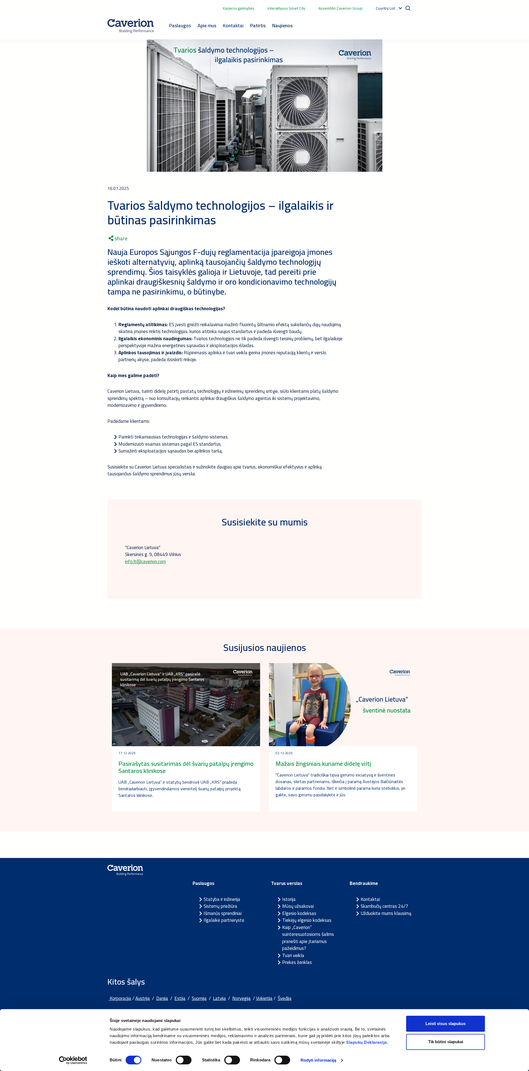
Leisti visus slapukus (445, 1023)
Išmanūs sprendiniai (223, 913)
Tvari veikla (293, 955)
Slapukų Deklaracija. (367, 1042)
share (121, 238)
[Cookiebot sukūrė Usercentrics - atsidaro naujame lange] (73, 1060)
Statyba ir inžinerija (222, 899)
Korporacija (120, 998)
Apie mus (207, 25)
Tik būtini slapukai (445, 1041)
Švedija (285, 998)
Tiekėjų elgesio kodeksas (306, 920)
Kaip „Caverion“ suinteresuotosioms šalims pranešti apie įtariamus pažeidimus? (308, 938)
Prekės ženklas (297, 962)
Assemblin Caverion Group (341, 8)
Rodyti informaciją (318, 1060)
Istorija (289, 899)
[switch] (183, 1060)
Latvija (219, 998)
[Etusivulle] (130, 26)
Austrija (142, 998)
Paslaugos (180, 25)
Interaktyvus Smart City (286, 8)
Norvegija (241, 998)
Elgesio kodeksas (299, 913)
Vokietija (264, 998)
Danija (162, 998)
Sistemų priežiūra (220, 906)
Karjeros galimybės (238, 8)
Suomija (199, 998)
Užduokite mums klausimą (386, 913)
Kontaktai (233, 25)
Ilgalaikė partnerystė (224, 920)
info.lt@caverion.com (145, 561)
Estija (179, 998)
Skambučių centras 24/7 (384, 906)
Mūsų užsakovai (298, 906)
